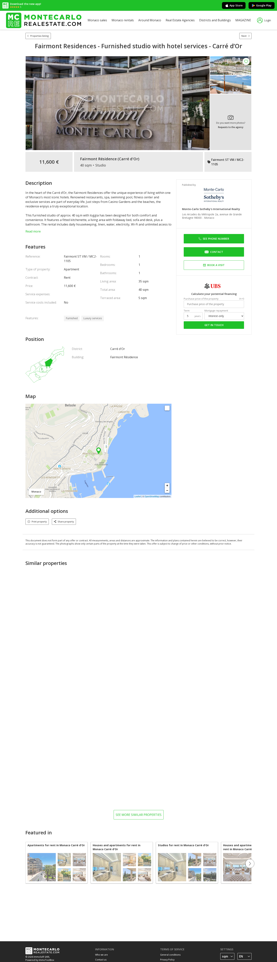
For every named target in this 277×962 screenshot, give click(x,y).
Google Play (264, 5)
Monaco (209, 217)
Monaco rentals (123, 20)
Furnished (72, 318)
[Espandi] (167, 408)
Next (244, 36)
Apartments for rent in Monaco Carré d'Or (56, 845)
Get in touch (213, 325)
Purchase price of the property (201, 299)
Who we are (101, 954)
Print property (39, 521)
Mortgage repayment (216, 310)
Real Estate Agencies (180, 20)
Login (267, 20)
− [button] (167, 490)
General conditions (170, 954)
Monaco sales (97, 20)
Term (187, 310)
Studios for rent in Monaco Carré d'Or (183, 845)
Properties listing (39, 36)
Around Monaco (149, 20)
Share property (66, 521)
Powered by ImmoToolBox (39, 960)
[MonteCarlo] (43, 20)
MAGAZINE (243, 20)
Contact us (100, 959)
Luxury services (92, 318)
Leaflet (138, 496)
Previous (25, 863)
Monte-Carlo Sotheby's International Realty (211, 209)
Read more (33, 231)
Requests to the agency (230, 127)
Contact (216, 252)
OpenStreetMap (152, 496)
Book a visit (216, 265)
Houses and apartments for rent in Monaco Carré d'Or (116, 847)
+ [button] (167, 485)
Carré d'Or (128, 158)
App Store (236, 5)
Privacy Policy (167, 959)
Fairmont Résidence (98, 158)
